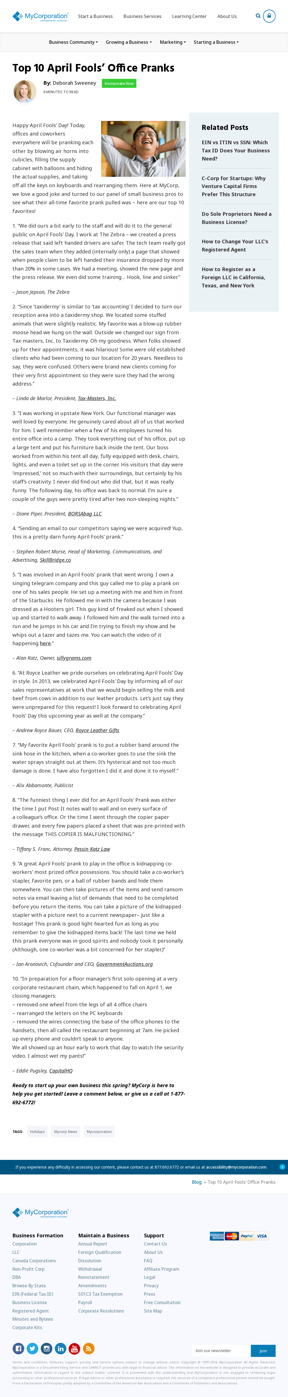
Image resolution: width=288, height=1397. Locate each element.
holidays (37, 1131)
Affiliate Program (161, 1269)
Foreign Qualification (99, 1252)
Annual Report (92, 1244)
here (45, 643)
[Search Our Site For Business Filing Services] (259, 16)
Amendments (92, 1285)
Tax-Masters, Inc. (97, 398)
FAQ (148, 1260)
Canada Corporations (34, 1260)
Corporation (24, 1244)
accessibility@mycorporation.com (236, 1167)
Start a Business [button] (95, 16)
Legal (149, 1277)
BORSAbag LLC (85, 513)
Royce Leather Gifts (97, 730)
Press (149, 1294)
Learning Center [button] (189, 16)
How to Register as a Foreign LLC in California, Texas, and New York (233, 277)
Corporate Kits (27, 1327)
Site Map (153, 1311)
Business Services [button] (142, 16)
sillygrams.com (74, 657)
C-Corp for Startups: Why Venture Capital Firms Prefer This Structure (234, 186)
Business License (29, 1302)
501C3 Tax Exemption (100, 1294)
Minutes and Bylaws (32, 1319)
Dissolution (89, 1260)
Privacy (151, 1285)
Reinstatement (93, 1277)
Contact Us (155, 1244)
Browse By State (29, 1285)
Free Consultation (162, 1302)
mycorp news (65, 1131)
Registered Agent (30, 1311)
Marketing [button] (171, 42)
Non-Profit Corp (28, 1269)
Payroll (85, 1302)
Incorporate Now (119, 83)
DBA (16, 1277)
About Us (227, 16)
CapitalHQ (61, 1070)
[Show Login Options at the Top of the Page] (269, 16)
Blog (197, 1182)
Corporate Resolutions (101, 1311)
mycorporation (99, 1131)
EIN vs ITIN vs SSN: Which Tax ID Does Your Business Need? (236, 150)
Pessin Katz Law (92, 849)
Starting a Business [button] (214, 42)
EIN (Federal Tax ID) (32, 1294)
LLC (16, 1252)
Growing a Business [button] (127, 42)
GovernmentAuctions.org (124, 964)
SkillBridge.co (55, 559)
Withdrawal (90, 1269)
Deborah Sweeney (74, 82)
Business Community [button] (71, 42)
